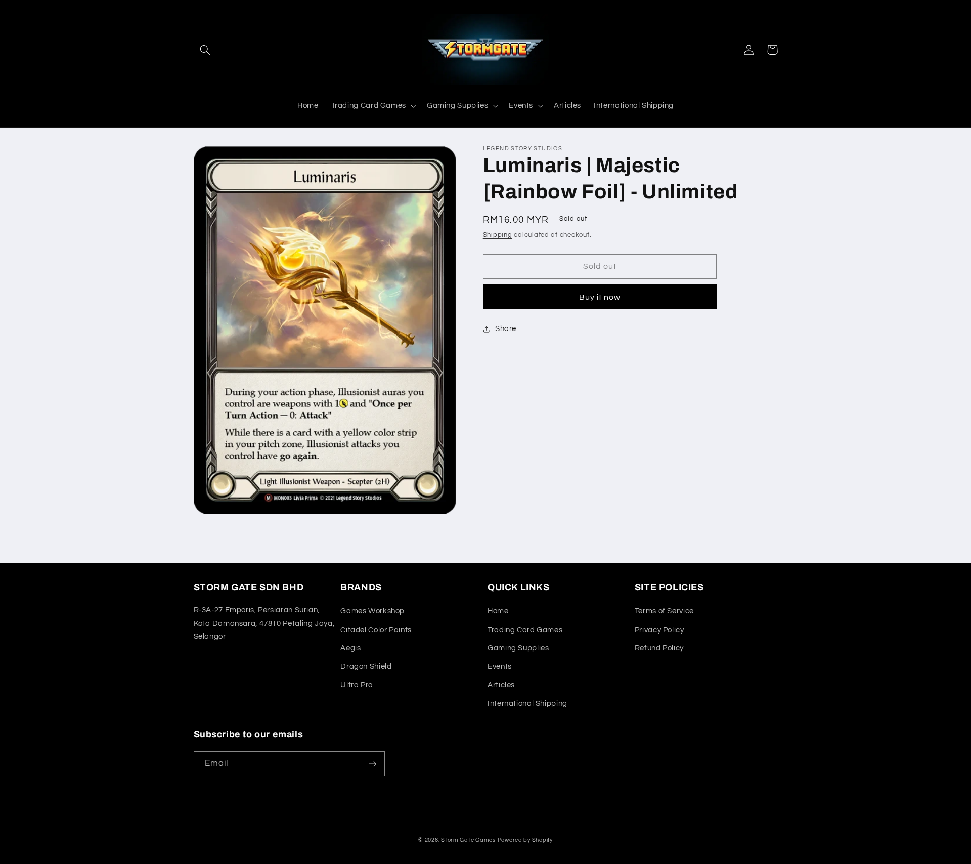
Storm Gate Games (468, 840)
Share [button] (505, 329)
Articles (501, 685)
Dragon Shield (365, 666)
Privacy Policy (659, 630)
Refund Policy (659, 648)
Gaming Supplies (518, 648)
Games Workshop (372, 611)
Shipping (497, 235)
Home (498, 611)
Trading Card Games (525, 630)
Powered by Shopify (525, 840)
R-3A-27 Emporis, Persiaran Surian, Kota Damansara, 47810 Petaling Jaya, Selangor (264, 623)
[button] (205, 49)
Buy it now (600, 297)
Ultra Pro (356, 685)
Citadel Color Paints (376, 630)
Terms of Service (664, 611)
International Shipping (527, 703)
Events (500, 666)
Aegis (350, 648)
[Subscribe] (372, 763)
